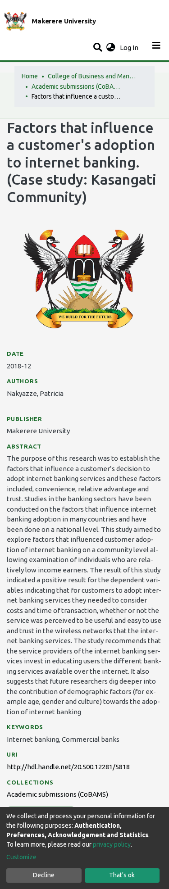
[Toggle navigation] (156, 48)
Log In (130, 47)
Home (30, 76)
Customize (21, 857)
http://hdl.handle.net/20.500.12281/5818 (68, 767)
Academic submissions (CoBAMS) (77, 86)
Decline (44, 875)
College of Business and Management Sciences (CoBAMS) (93, 76)
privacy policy (112, 844)
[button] (110, 48)
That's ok (122, 875)
